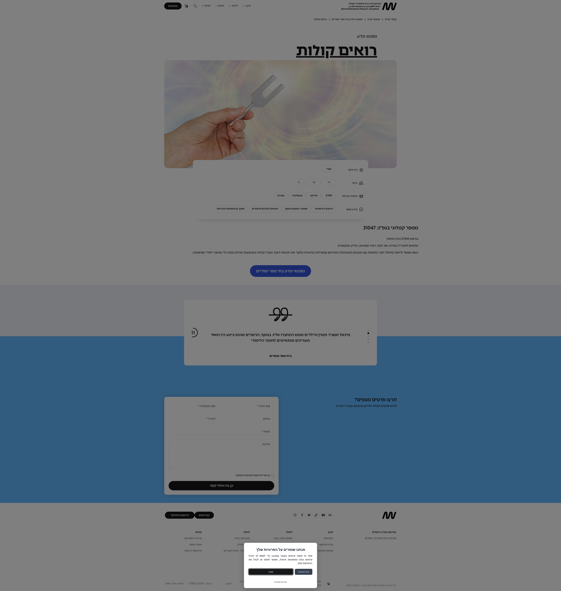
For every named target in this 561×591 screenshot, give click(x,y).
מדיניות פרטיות (280, 582)
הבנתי (270, 572)
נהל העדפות (303, 572)
